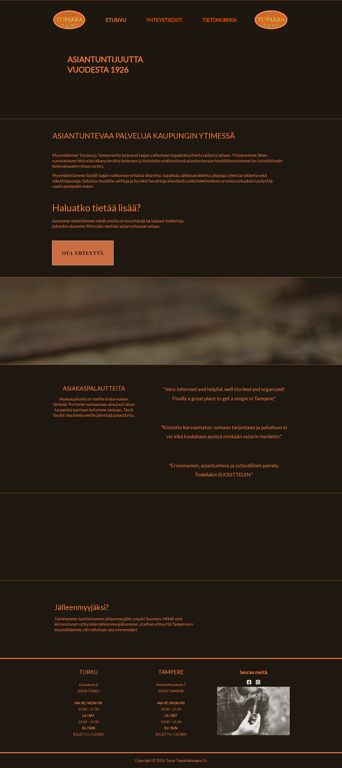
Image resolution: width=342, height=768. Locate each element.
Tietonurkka (219, 20)
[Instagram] (258, 682)
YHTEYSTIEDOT (164, 20)
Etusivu (116, 20)
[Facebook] (249, 682)
